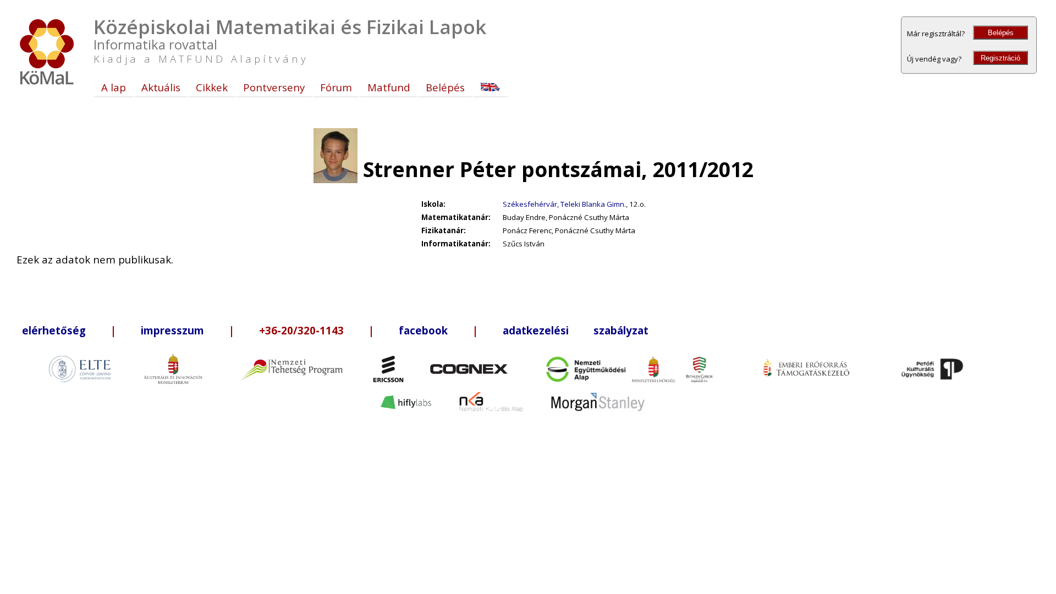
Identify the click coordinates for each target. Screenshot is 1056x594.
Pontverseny (274, 87)
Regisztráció (1000, 58)
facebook (423, 330)
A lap (113, 87)
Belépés (1001, 33)
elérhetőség (54, 330)
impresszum (172, 330)
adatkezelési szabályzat (575, 330)
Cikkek (212, 87)
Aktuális (160, 87)
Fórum (336, 87)
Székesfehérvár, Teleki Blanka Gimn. (564, 204)
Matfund (388, 87)
